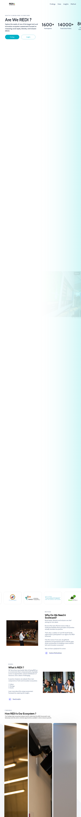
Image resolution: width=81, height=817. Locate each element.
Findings (12, 37)
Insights (28, 37)
